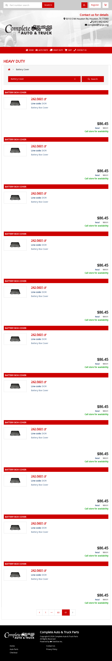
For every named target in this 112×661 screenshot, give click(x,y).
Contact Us (81, 50)
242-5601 (37, 99)
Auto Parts (43, 50)
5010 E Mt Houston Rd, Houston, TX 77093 (87, 18)
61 (66, 612)
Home (31, 50)
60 (58, 612)
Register (95, 4)
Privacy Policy (51, 649)
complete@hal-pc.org (98, 24)
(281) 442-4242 (100, 21)
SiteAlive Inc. (57, 641)
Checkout (13, 652)
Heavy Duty (57, 50)
